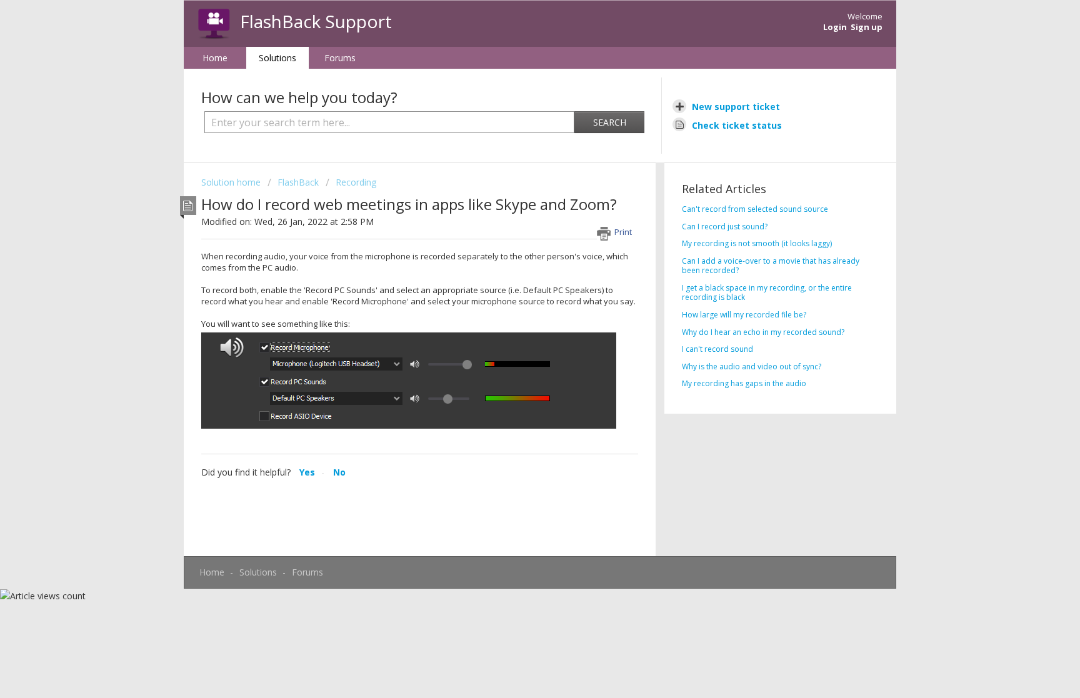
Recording (356, 182)
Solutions (277, 58)
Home (215, 58)
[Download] (517, 185)
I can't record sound (717, 349)
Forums (340, 58)
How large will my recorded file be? (744, 314)
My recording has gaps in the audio (744, 383)
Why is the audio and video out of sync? (751, 366)
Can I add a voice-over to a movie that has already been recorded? (770, 266)
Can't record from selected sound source (755, 209)
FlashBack (298, 182)
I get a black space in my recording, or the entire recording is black (767, 292)
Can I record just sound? (725, 226)
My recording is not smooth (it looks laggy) (757, 243)
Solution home (232, 182)
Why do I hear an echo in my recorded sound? (763, 332)
